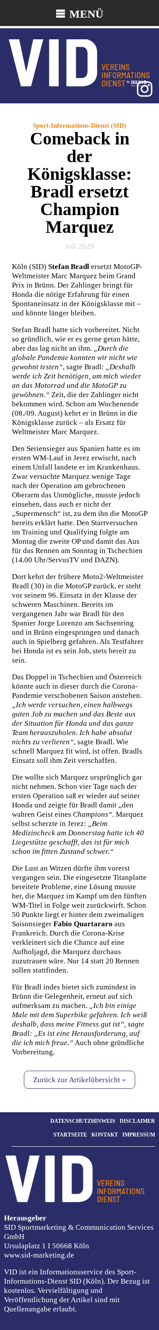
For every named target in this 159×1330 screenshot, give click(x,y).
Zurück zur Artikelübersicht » (79, 1080)
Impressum (138, 1135)
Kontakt (104, 1135)
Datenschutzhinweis (82, 1121)
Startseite (70, 1135)
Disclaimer (137, 1121)
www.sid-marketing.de (39, 1255)
